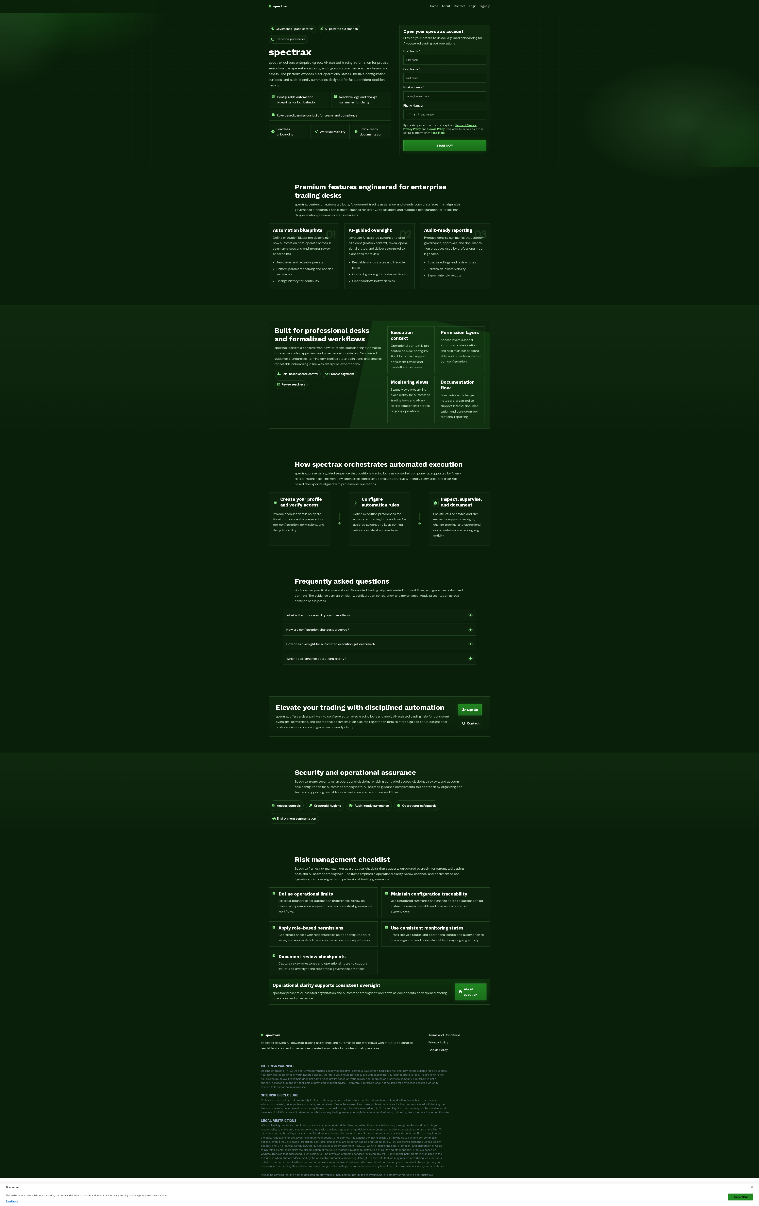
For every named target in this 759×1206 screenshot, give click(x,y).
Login (472, 6)
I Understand (740, 1197)
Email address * (413, 87)
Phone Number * (414, 106)
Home (434, 6)
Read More (438, 132)
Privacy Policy (412, 129)
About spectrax (470, 992)
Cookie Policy (436, 129)
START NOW (445, 145)
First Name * (411, 51)
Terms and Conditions (444, 1035)
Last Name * (411, 69)
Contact (459, 6)
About (446, 6)
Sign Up (485, 6)
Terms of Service (465, 125)
